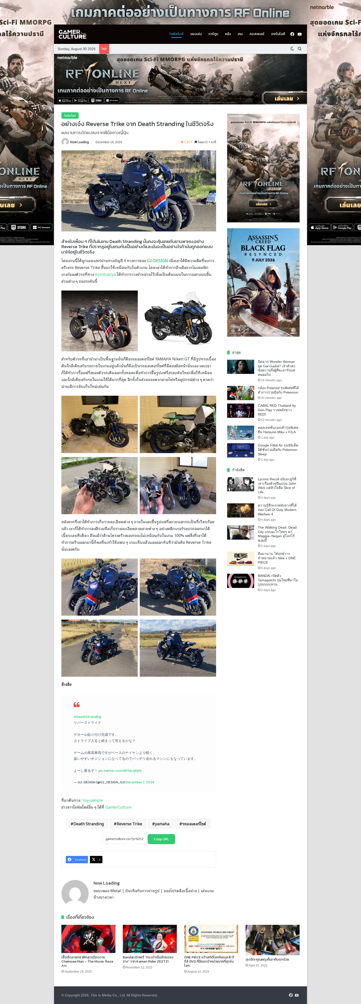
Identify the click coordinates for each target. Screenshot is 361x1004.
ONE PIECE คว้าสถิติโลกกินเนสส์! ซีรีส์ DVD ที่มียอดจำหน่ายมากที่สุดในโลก (209, 961)
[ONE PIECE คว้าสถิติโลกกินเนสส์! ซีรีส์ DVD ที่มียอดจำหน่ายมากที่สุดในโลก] (211, 939)
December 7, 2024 (140, 782)
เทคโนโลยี (278, 34)
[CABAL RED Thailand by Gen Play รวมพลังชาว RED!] (240, 411)
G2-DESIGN (157, 260)
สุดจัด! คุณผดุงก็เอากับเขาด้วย (267, 959)
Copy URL (161, 839)
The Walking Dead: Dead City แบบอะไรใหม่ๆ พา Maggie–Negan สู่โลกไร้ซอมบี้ (277, 533)
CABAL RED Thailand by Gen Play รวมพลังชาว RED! (277, 410)
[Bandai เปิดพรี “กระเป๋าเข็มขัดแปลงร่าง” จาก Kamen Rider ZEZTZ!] (150, 939)
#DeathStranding (87, 716)
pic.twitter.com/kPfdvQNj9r (120, 770)
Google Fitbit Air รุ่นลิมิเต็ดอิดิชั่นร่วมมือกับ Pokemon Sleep (278, 449)
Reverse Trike (129, 823)
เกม (240, 34)
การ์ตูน (213, 34)
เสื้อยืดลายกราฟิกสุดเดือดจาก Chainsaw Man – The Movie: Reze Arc (87, 961)
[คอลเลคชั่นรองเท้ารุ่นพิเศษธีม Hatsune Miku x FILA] (240, 433)
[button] (180, 79)
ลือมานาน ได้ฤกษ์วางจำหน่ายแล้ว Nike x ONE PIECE (277, 558)
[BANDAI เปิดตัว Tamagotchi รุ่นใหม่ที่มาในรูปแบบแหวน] (240, 581)
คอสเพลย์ (257, 34)
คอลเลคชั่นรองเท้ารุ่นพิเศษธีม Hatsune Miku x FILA (278, 430)
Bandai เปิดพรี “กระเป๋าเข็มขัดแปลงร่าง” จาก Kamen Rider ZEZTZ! (148, 959)
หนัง (228, 34)
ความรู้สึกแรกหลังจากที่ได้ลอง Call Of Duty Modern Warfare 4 (277, 509)
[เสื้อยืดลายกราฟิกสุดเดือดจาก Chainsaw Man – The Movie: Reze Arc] (88, 939)
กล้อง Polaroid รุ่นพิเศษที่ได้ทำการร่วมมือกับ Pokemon (278, 390)
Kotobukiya (105, 274)
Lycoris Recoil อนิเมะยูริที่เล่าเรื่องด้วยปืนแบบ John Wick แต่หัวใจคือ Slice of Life (277, 485)
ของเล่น (196, 34)
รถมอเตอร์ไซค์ (194, 823)
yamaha (162, 823)
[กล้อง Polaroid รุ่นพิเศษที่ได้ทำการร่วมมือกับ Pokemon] (240, 393)
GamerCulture (118, 807)
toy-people (93, 800)
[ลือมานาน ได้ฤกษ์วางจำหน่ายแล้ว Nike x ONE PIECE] (240, 559)
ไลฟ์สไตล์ (176, 34)
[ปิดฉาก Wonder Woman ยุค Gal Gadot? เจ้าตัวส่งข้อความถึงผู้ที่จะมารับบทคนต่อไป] (240, 367)
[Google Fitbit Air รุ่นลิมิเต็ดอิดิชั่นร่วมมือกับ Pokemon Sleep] (240, 450)
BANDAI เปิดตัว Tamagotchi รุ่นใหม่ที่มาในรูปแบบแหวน (278, 580)
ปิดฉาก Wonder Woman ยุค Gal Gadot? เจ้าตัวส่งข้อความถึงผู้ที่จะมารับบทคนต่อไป (276, 368)
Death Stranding (88, 823)
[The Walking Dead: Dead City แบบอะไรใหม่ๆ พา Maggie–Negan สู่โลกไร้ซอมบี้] (240, 532)
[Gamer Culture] (72, 34)
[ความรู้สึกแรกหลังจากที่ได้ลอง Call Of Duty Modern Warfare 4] (240, 510)
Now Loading (79, 142)
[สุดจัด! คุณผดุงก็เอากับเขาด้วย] (273, 940)
